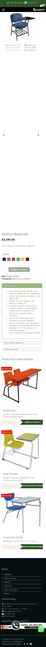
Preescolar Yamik (13, 537)
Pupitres (26, 279)
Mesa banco (17, 279)
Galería (7, 593)
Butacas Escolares (11, 590)
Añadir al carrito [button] (32, 422)
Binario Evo (9, 410)
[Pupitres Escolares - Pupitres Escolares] (39, 9)
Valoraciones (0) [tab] (11, 349)
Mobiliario (8, 574)
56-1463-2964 (32, 2)
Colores (6, 254)
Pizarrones (8, 586)
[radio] (4, 259)
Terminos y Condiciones (12, 641)
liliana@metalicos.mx (12, 611)
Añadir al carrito (19, 270)
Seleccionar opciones (33, 486)
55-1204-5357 (9, 616)
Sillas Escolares (10, 578)
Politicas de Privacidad (11, 644)
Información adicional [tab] (13, 343)
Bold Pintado (10, 473)
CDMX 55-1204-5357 (16, 3)
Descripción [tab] (9, 285)
